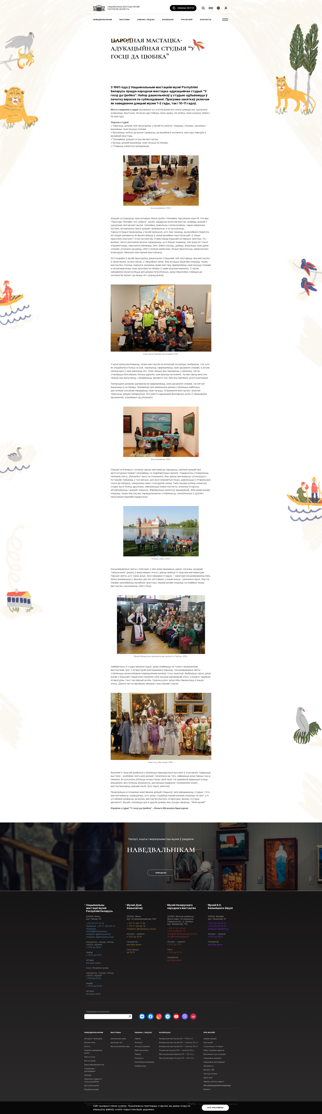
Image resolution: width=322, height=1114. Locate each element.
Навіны (138, 1038)
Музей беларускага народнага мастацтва (181, 907)
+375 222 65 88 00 (217, 923)
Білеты (87, 1046)
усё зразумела (215, 1108)
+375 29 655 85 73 (176, 931)
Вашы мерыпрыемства (94, 1065)
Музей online (89, 1042)
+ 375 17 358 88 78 (136, 926)
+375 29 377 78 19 (95, 923)
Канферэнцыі (140, 1066)
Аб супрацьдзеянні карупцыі (217, 1085)
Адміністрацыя (210, 1038)
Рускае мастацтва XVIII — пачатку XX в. (176, 1050)
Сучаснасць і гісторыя (213, 1046)
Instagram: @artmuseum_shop (100, 937)
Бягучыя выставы (118, 1038)
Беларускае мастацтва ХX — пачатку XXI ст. (178, 1046)
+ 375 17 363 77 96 (136, 923)
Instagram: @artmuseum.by (98, 934)
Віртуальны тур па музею (215, 1054)
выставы (124, 20)
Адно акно (208, 1077)
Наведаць (161, 873)
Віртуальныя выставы (120, 1046)
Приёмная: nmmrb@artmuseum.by (96, 930)
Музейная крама (91, 1089)
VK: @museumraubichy (178, 936)
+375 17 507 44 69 (176, 928)
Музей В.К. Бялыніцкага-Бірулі (220, 907)
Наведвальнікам (161, 849)
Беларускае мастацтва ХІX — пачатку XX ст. (178, 1042)
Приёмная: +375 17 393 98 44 (100, 926)
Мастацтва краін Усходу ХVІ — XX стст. (176, 1058)
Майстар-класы (141, 1050)
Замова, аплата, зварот (214, 1081)
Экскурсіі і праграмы (93, 1038)
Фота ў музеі (89, 1061)
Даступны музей (91, 1085)
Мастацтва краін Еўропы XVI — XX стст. (176, 1054)
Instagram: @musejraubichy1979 (182, 934)
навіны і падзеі (146, 20)
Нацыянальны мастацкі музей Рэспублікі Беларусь (99, 908)
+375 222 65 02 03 (217, 926)
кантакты (205, 20)
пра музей (186, 20)
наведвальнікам (102, 20)
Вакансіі (207, 1089)
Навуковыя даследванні (214, 1062)
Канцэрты (139, 1058)
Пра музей (208, 1042)
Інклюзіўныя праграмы (144, 1062)
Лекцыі (138, 1054)
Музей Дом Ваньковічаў (135, 907)
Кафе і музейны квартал (214, 1050)
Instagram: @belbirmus (218, 929)
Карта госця (89, 1057)
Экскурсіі (139, 1042)
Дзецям (87, 1075)
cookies (122, 1106)
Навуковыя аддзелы (212, 1058)
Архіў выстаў (116, 1042)
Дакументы (209, 1066)
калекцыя (167, 20)
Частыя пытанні (210, 1074)
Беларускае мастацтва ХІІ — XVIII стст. (176, 1038)
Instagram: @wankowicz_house (141, 929)
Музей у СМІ (209, 1070)
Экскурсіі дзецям (142, 1046)
